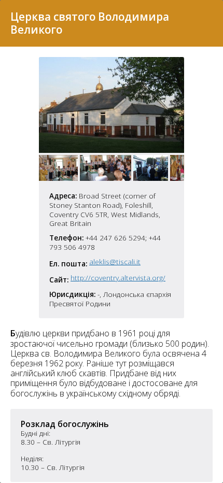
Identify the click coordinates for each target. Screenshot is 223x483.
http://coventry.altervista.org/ (118, 277)
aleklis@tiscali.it (115, 261)
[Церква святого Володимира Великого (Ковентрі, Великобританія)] (111, 149)
